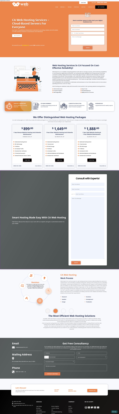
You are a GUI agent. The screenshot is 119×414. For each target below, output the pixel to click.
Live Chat (83, 2)
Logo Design (39, 403)
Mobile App (38, 412)
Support (83, 7)
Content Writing (55, 405)
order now (27, 160)
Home (56, 7)
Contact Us (91, 7)
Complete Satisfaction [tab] (77, 105)
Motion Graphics (55, 403)
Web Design (39, 407)
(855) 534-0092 (102, 2)
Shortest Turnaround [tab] (20, 105)
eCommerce (39, 410)
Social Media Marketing (56, 409)
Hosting (53, 410)
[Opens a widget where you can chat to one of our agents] (114, 411)
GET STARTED (101, 7)
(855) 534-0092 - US (21, 368)
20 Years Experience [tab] (49, 105)
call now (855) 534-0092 (72, 387)
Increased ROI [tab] (104, 104)
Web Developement (41, 409)
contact (70, 409)
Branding (38, 405)
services (62, 7)
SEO (52, 407)
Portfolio (76, 7)
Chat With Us (38, 166)
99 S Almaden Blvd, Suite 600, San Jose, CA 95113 (23, 403)
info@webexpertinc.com (22, 344)
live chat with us (56, 387)
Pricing (70, 7)
